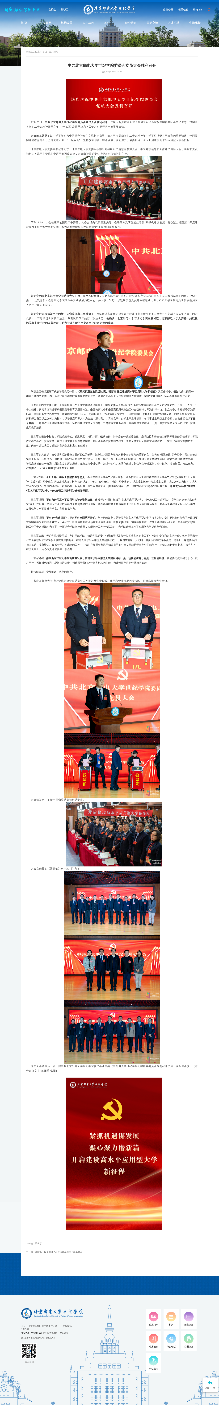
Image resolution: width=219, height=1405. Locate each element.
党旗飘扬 (195, 22)
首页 (44, 51)
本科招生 (109, 22)
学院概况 (45, 22)
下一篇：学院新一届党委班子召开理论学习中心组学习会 (54, 1252)
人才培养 (88, 22)
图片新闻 (53, 51)
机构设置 (66, 22)
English (197, 9)
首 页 (24, 22)
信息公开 (168, 9)
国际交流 (152, 22)
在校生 (52, 9)
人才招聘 (173, 22)
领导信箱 (183, 9)
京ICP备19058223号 (31, 1333)
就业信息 (131, 22)
